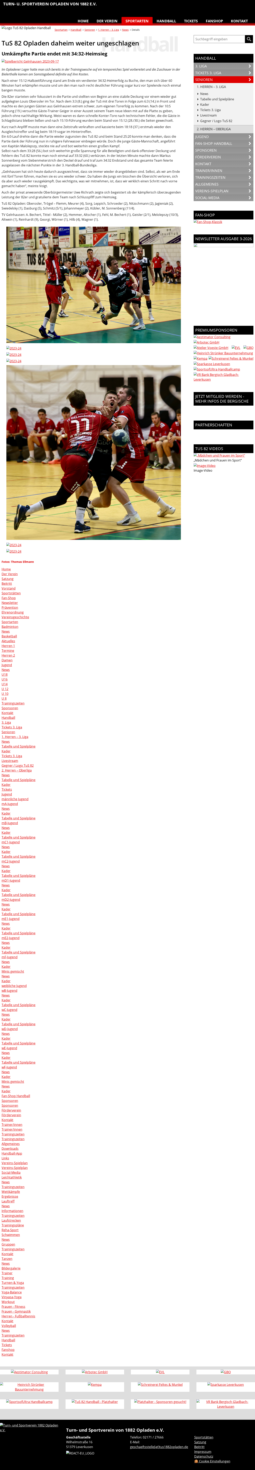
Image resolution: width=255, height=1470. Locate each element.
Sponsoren (10, 708)
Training (8, 1278)
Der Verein (107, 21)
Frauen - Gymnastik (16, 1311)
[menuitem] (173, 6)
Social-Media (11, 1172)
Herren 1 (8, 646)
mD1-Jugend (11, 880)
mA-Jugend (10, 804)
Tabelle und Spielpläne (18, 746)
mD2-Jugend (11, 899)
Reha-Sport (206, 6)
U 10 (5, 694)
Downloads (10, 1148)
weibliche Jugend (14, 986)
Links (5, 1158)
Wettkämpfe (11, 1191)
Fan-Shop (9, 598)
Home (83, 21)
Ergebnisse (10, 1196)
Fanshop (214, 21)
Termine (8, 650)
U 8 (4, 698)
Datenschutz (203, 1456)
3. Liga (6, 722)
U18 (5, 674)
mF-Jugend (10, 957)
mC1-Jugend (11, 842)
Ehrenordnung (13, 612)
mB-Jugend (10, 823)
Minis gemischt (13, 971)
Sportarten (137, 21)
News (125, 30)
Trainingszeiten (13, 703)
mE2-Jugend (11, 938)
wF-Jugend (9, 1067)
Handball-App (12, 1153)
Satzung (8, 579)
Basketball (173, 6)
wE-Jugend (9, 1048)
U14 (5, 684)
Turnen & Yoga (223, 6)
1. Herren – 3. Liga (108, 30)
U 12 (5, 689)
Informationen (12, 1211)
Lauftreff (198, 6)
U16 (5, 679)
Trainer (7, 1273)
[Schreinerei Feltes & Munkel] (231, 358)
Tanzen (231, 6)
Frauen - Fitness (13, 1306)
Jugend (7, 665)
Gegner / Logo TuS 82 (18, 765)
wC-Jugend (9, 1010)
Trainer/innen (12, 1124)
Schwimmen (214, 6)
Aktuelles (8, 641)
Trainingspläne (13, 1225)
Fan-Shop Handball (16, 1096)
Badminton (248, 6)
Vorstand (9, 588)
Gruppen (8, 1244)
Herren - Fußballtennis (18, 1316)
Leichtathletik (189, 6)
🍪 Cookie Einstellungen (212, 1461)
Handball (181, 6)
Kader (6, 751)
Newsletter (10, 603)
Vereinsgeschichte (15, 617)
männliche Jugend (15, 799)
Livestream (10, 761)
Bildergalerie (11, 1268)
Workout (8, 1302)
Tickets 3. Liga (12, 727)
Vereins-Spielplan (15, 1163)
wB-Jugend (9, 990)
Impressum (202, 1451)
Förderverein (11, 1110)
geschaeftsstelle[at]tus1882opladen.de (159, 1447)
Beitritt (7, 583)
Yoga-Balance (12, 1292)
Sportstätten (11, 593)
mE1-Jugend (11, 919)
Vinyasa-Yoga (12, 1297)
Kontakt (239, 21)
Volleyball (239, 6)
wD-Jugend (10, 1029)
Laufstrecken (11, 1220)
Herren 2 (8, 655)
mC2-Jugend (11, 861)
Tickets (191, 21)
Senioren (89, 30)
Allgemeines (11, 1144)
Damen (7, 660)
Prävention (10, 607)
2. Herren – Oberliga (17, 770)
